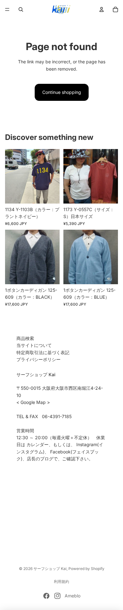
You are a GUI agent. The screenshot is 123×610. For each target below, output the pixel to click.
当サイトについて (34, 345)
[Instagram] (57, 596)
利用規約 (61, 581)
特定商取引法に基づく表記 (42, 352)
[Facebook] (46, 596)
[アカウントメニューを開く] (101, 9)
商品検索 (25, 338)
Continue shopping (61, 92)
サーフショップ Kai (50, 568)
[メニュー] (7, 9)
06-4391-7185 (57, 416)
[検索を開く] (21, 9)
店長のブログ (40, 458)
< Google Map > (33, 402)
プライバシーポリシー (38, 359)
